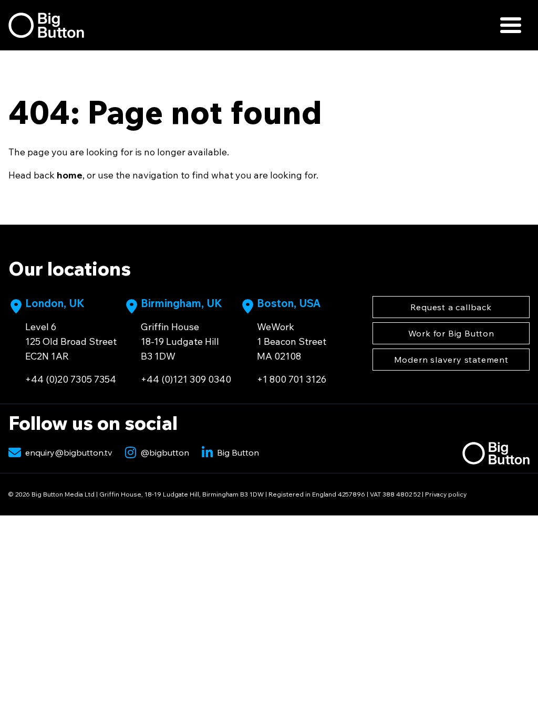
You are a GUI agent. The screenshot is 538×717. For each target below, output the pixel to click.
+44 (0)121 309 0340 (186, 379)
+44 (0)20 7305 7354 (70, 379)
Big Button (238, 452)
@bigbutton (164, 452)
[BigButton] (46, 25)
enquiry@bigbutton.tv (68, 452)
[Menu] (511, 25)
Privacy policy (446, 494)
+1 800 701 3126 (291, 379)
